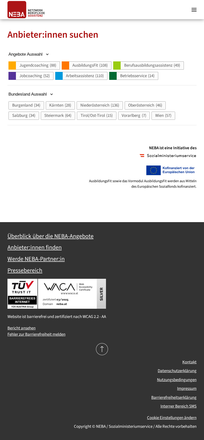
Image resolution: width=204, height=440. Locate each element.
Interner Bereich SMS (178, 406)
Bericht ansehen (21, 328)
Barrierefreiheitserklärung (174, 398)
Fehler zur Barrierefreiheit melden (36, 334)
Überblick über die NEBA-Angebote (50, 236)
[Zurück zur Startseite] (27, 9)
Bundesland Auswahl (28, 94)
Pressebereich (24, 270)
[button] (194, 9)
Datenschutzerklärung (177, 371)
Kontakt (189, 362)
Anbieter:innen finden (34, 247)
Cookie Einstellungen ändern (172, 418)
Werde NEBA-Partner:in (36, 259)
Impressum (187, 389)
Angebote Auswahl (26, 54)
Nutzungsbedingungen (177, 380)
